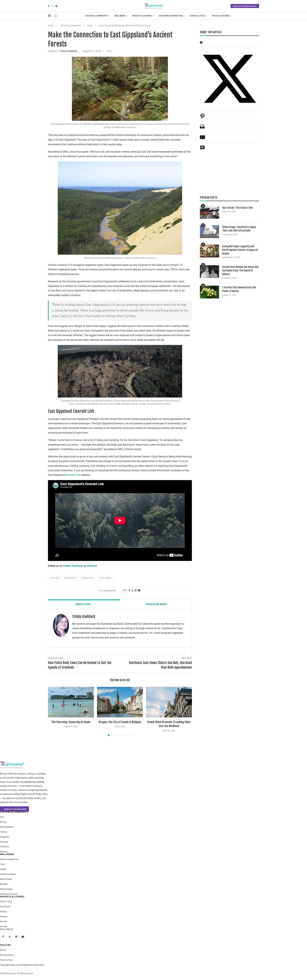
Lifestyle (4, 842)
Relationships (6, 889)
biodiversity (70, 578)
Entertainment (7, 827)
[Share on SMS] (202, 149)
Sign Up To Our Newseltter (245, 6)
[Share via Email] (139, 590)
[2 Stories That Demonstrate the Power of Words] (209, 292)
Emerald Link (73, 474)
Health (3, 869)
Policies (5, 945)
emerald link (88, 578)
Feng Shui (4, 837)
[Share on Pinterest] (202, 117)
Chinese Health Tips (9, 859)
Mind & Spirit (6, 879)
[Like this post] (126, 590)
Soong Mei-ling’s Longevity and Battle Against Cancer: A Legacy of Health (240, 250)
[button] (52, 711)
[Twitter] (52, 6)
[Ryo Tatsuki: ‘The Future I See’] (209, 212)
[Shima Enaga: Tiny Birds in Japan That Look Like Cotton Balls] (209, 231)
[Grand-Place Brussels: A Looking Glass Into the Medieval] (169, 702)
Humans (4, 916)
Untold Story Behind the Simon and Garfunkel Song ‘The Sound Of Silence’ (240, 270)
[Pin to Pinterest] (136, 590)
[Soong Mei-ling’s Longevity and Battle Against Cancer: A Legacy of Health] (209, 251)
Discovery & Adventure (171, 15)
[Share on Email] (202, 138)
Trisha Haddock (68, 51)
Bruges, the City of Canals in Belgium (120, 722)
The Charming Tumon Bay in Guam (70, 722)
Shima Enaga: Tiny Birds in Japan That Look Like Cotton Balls (239, 228)
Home (50, 25)
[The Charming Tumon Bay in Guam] (71, 702)
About (3, 950)
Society (3, 926)
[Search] (55, 16)
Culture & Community (96, 15)
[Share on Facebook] (129, 590)
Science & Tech (197, 15)
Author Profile (83, 604)
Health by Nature (8, 874)
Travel (89, 25)
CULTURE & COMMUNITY (14, 811)
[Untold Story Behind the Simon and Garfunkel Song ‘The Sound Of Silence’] (209, 271)
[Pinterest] (56, 6)
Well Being (120, 15)
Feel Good (5, 906)
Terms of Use (6, 960)
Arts (2, 817)
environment (105, 578)
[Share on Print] (202, 128)
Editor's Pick (6, 901)
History (3, 911)
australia (54, 578)
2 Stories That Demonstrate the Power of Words (239, 289)
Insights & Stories (142, 15)
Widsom (4, 851)
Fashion (3, 832)
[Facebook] (49, 6)
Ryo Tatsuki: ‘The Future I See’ (237, 207)
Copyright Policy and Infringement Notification (22, 965)
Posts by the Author (156, 604)
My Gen (3, 921)
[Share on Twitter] (132, 590)
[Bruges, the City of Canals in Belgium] (120, 702)
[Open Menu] (49, 15)
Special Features (220, 15)
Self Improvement (8, 894)
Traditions (4, 846)
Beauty (3, 822)
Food (2, 864)
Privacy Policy (6, 955)
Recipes (4, 884)
